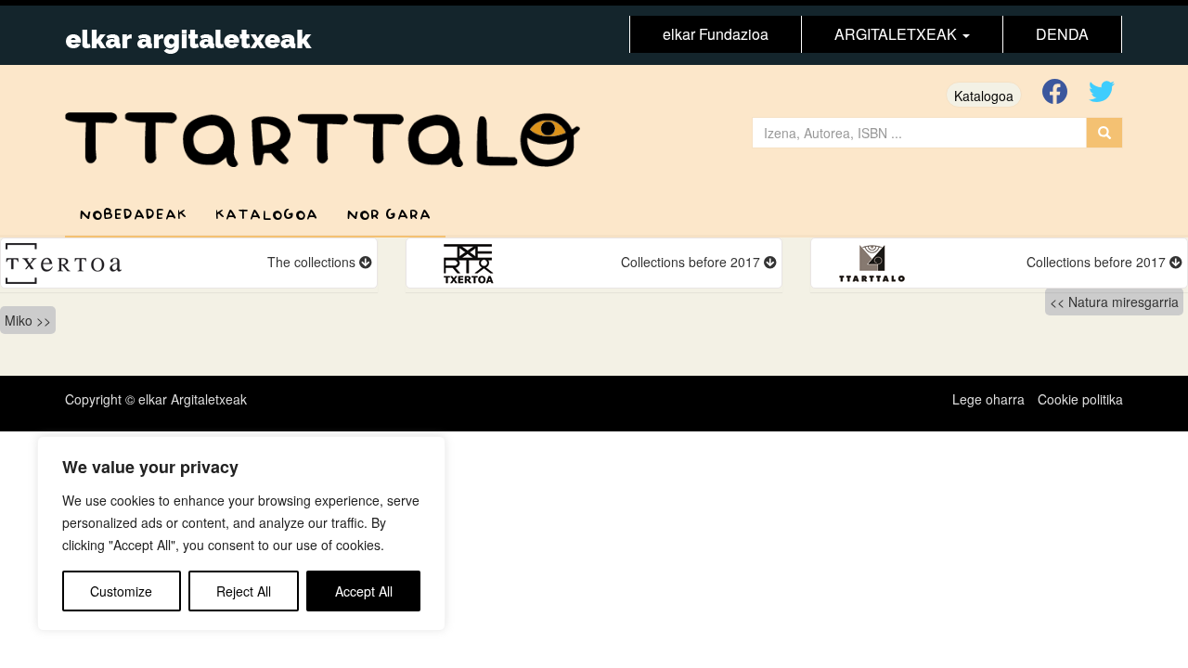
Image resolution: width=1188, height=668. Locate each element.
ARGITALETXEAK (897, 34)
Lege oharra (988, 399)
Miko (18, 320)
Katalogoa (984, 95)
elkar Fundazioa (715, 34)
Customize (121, 591)
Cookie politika (1080, 399)
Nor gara (389, 215)
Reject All (243, 591)
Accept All (364, 591)
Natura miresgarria (1123, 301)
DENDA (1062, 34)
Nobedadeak (133, 215)
